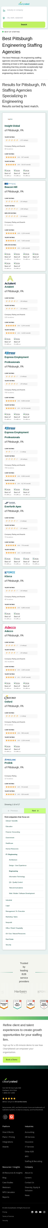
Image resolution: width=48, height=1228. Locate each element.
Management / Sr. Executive (15, 911)
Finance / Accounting (13, 832)
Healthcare (9, 843)
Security (8, 945)
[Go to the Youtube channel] (40, 1212)
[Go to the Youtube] (36, 1212)
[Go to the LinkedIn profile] (32, 1212)
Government (10, 837)
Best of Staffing (28, 61)
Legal (7, 906)
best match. (31, 106)
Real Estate (10, 939)
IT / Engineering (11, 854)
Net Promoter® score (33, 64)
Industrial (9, 900)
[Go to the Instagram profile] (44, 1212)
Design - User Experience (17, 865)
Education (9, 826)
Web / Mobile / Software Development (22, 893)
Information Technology (17, 876)
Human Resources (12, 849)
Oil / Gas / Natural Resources (15, 933)
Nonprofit (9, 922)
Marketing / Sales (11, 917)
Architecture (13, 860)
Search (24, 25)
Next (34, 811)
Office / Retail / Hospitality (14, 928)
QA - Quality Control (15, 882)
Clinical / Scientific (12, 821)
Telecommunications (16, 888)
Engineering (13, 871)
